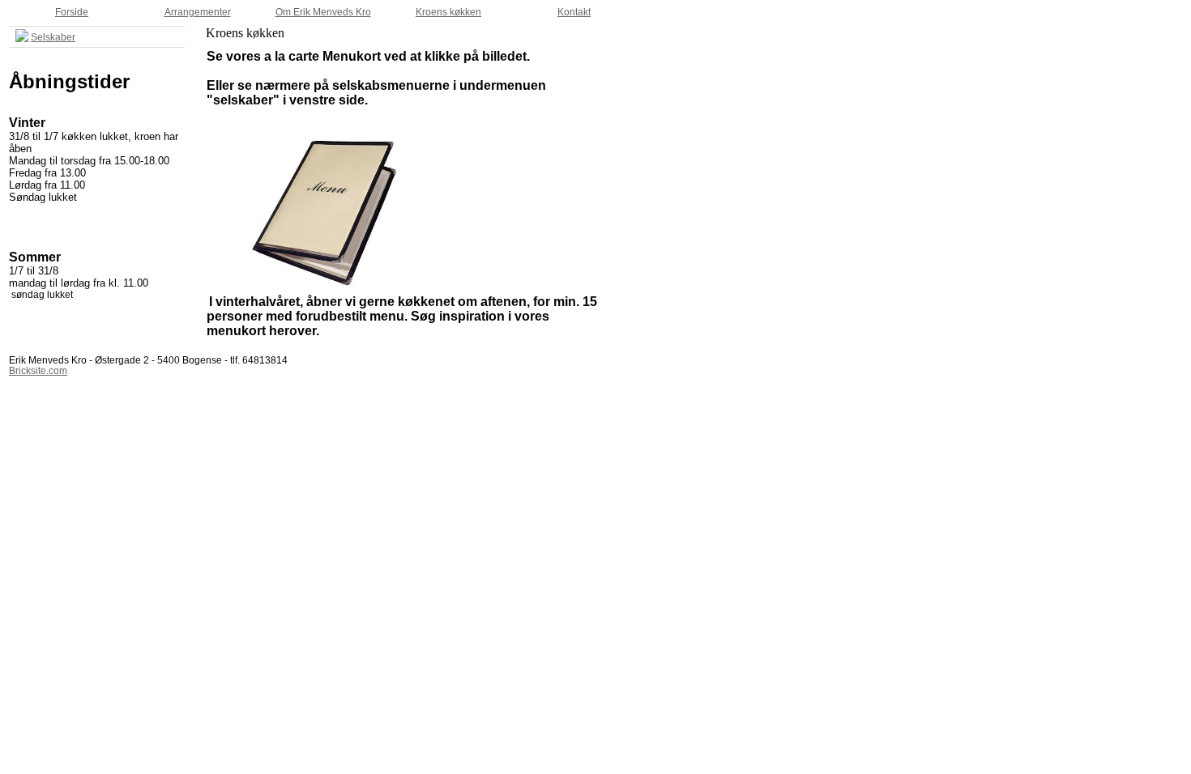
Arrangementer (197, 12)
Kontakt (574, 12)
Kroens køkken (448, 12)
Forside (71, 12)
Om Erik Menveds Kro (323, 12)
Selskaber (53, 37)
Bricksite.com (38, 370)
